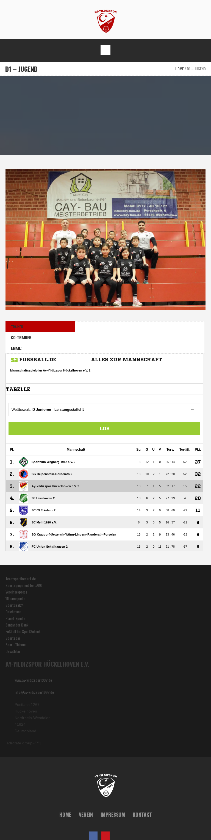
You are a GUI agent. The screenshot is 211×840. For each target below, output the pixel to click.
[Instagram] (117, 835)
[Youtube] (105, 835)
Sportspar (12, 638)
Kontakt (142, 814)
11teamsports (15, 598)
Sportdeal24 (14, 605)
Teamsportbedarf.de (20, 578)
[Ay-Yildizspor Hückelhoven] (105, 21)
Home (179, 68)
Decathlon (12, 651)
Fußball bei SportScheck (22, 631)
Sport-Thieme (15, 644)
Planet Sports (15, 618)
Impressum (113, 814)
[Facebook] (93, 835)
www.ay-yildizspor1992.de (33, 680)
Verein (86, 814)
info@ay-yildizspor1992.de (34, 692)
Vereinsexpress (16, 592)
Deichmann (13, 611)
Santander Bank (16, 625)
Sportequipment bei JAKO (23, 585)
